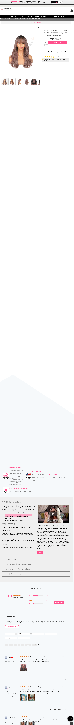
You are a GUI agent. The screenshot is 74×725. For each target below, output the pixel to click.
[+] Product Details (10, 559)
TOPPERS (44, 16)
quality (11, 645)
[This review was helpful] (63, 679)
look (16, 645)
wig (26, 645)
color (6, 645)
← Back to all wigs (5, 25)
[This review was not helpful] (65, 679)
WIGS (50, 16)
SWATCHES (13, 16)
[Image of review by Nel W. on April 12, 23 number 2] (31, 697)
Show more (41, 645)
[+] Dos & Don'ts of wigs (12, 574)
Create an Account (68, 5)
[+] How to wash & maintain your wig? (17, 564)
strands (34, 645)
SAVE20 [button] (54, 2)
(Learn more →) (34, 2)
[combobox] (31, 13)
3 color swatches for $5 (35, 22)
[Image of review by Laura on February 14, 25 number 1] (23, 667)
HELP (62, 16)
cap (30, 645)
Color (63, 59)
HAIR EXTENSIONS (32, 16)
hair (22, 645)
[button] (38, 29)
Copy (60, 2)
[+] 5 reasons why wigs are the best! (16, 569)
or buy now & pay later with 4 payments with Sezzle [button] (55, 52)
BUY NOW (40, 552)
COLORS (22, 16)
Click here (59, 547)
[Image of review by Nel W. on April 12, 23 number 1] (23, 697)
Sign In (60, 5)
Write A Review (59, 602)
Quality (46, 61)
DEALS (56, 16)
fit (19, 645)
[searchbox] (10, 634)
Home (1, 18)
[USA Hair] (7, 9)
